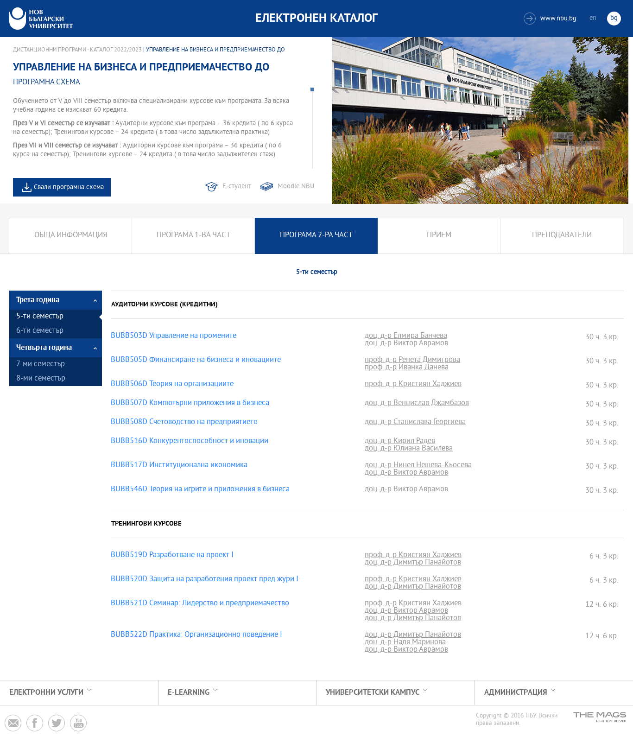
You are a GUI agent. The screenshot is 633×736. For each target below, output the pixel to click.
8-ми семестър (40, 379)
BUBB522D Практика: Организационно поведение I (196, 635)
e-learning (188, 693)
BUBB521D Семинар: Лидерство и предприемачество (200, 604)
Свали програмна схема (69, 187)
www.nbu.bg (551, 18)
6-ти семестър (39, 331)
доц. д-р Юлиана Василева (409, 449)
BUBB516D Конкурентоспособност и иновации (189, 441)
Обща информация (70, 236)
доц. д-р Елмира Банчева (406, 336)
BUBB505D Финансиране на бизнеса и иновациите (196, 360)
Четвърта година (44, 348)
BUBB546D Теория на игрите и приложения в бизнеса (200, 490)
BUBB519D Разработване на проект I (172, 555)
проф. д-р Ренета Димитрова (412, 360)
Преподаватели (562, 236)
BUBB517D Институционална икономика (179, 466)
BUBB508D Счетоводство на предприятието (184, 422)
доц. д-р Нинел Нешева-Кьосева (418, 466)
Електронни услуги (46, 693)
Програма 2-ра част (316, 236)
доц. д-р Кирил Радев (400, 441)
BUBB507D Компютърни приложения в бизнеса (190, 403)
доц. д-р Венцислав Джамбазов (417, 403)
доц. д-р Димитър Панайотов (413, 563)
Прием (439, 236)
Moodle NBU (296, 186)
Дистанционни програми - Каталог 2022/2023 (77, 50)
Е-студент (236, 186)
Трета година (37, 300)
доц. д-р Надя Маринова (405, 643)
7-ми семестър (40, 364)
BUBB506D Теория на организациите (172, 384)
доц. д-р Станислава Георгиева (415, 422)
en (592, 18)
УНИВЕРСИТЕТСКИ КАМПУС (372, 693)
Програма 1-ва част (193, 236)
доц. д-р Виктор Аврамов (406, 344)
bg (614, 18)
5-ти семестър (39, 317)
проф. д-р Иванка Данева (407, 368)
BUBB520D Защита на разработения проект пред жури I (204, 580)
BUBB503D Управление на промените (173, 336)
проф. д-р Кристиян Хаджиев (413, 384)
